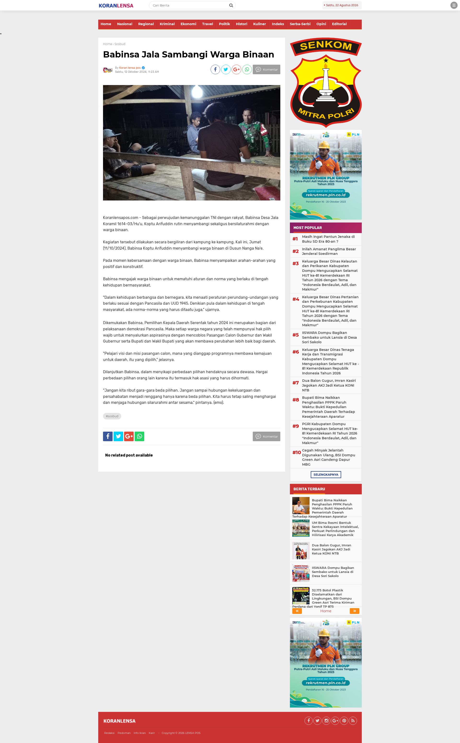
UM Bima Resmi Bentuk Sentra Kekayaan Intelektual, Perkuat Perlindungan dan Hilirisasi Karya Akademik (335, 529)
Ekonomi (188, 24)
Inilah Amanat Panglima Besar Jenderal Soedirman (329, 251)
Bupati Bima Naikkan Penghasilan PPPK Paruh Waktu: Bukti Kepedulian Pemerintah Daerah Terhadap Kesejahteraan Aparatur (328, 406)
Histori (241, 24)
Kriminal (167, 24)
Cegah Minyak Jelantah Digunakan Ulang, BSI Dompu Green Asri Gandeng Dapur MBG (328, 457)
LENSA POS (193, 733)
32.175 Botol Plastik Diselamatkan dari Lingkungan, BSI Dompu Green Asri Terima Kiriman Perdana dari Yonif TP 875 (323, 598)
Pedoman (124, 733)
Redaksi (109, 733)
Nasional (124, 24)
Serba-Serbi (300, 24)
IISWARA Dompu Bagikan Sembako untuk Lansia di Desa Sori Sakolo (329, 337)
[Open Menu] (454, 5)
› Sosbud (119, 44)
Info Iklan (140, 733)
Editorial (339, 24)
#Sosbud (112, 416)
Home (106, 24)
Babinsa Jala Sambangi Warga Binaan (188, 54)
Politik (224, 24)
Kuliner (259, 24)
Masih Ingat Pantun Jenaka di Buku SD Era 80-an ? (328, 239)
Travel (207, 24)
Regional (146, 24)
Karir (152, 733)
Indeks (278, 24)
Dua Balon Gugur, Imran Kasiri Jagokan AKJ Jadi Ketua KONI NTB (329, 385)
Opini (321, 24)
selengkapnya (326, 474)
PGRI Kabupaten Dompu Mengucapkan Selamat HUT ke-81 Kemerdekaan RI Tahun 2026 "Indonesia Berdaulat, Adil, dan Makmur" (330, 433)
